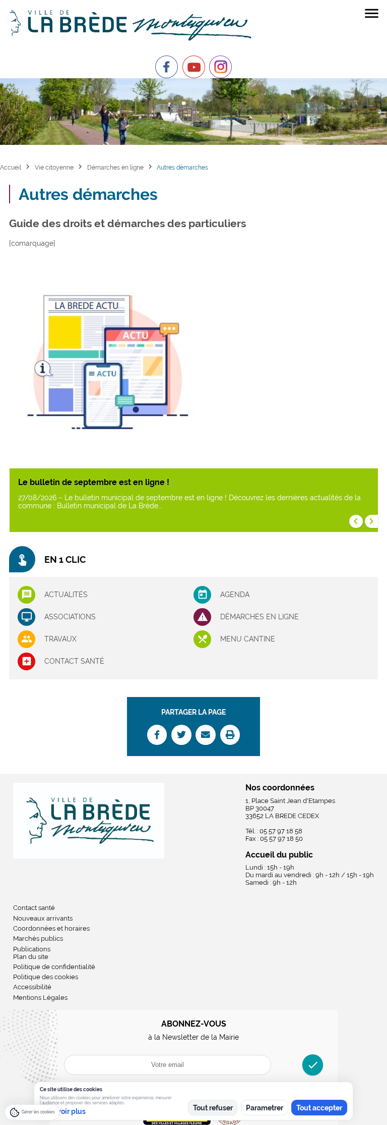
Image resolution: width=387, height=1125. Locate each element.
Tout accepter (319, 1108)
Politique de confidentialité (54, 967)
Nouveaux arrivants (43, 918)
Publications (31, 949)
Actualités (66, 595)
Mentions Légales (40, 997)
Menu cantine (247, 639)
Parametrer (264, 1108)
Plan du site (30, 956)
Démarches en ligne (115, 167)
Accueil (10, 167)
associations (70, 617)
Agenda (234, 595)
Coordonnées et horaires (51, 928)
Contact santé (74, 661)
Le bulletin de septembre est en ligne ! (93, 482)
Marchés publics (38, 938)
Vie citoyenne (54, 167)
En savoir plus (63, 1111)
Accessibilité (32, 987)
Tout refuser (213, 1108)
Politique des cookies (45, 977)
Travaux (60, 639)
